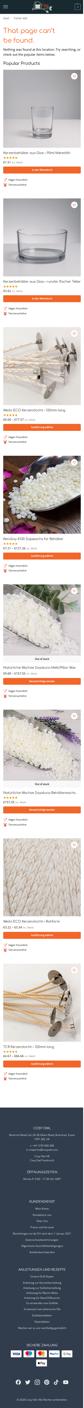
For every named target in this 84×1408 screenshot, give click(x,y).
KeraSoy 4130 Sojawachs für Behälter (33, 539)
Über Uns (42, 1221)
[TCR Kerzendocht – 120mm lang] (42, 1003)
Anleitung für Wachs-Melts (42, 1293)
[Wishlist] (74, 76)
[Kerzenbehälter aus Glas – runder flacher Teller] (42, 237)
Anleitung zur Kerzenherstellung (42, 1283)
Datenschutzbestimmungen (42, 1240)
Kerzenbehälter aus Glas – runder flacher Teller (42, 282)
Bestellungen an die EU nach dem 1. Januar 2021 (42, 1233)
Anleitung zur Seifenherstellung (42, 1288)
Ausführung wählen (42, 427)
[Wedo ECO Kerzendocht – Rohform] (42, 877)
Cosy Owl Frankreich (42, 1160)
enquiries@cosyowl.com (43, 1150)
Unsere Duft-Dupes (42, 1276)
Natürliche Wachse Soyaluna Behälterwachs (39, 793)
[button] (70, 7)
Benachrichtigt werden (42, 681)
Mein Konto (42, 1208)
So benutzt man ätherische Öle (42, 1309)
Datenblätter (42, 1322)
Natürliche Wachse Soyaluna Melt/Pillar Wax (39, 668)
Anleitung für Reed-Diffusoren (42, 1298)
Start (6, 18)
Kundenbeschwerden (42, 1252)
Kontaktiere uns (42, 1215)
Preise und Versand (42, 1227)
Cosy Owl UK (42, 1156)
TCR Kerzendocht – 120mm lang (28, 1047)
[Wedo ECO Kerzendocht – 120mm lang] (42, 366)
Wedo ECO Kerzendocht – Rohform (31, 921)
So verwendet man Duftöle (42, 1303)
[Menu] (9, 7)
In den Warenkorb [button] (42, 169)
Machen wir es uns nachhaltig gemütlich (42, 1328)
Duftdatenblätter (42, 1315)
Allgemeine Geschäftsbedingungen (42, 1246)
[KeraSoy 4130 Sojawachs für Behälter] (42, 495)
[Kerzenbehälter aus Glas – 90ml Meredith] (42, 109)
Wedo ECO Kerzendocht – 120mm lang (34, 410)
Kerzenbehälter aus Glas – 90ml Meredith (36, 153)
